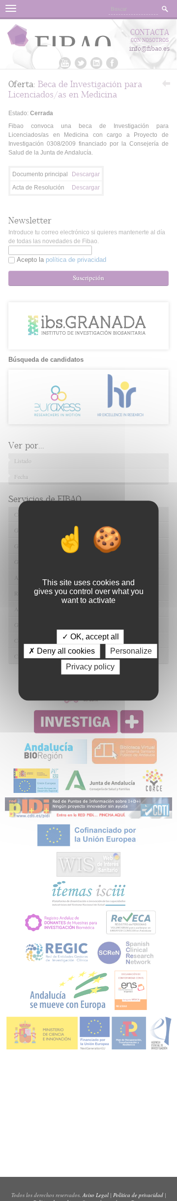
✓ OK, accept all (90, 636)
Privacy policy (90, 667)
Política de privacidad (138, 1195)
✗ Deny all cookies (62, 651)
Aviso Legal (96, 1195)
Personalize (131, 651)
